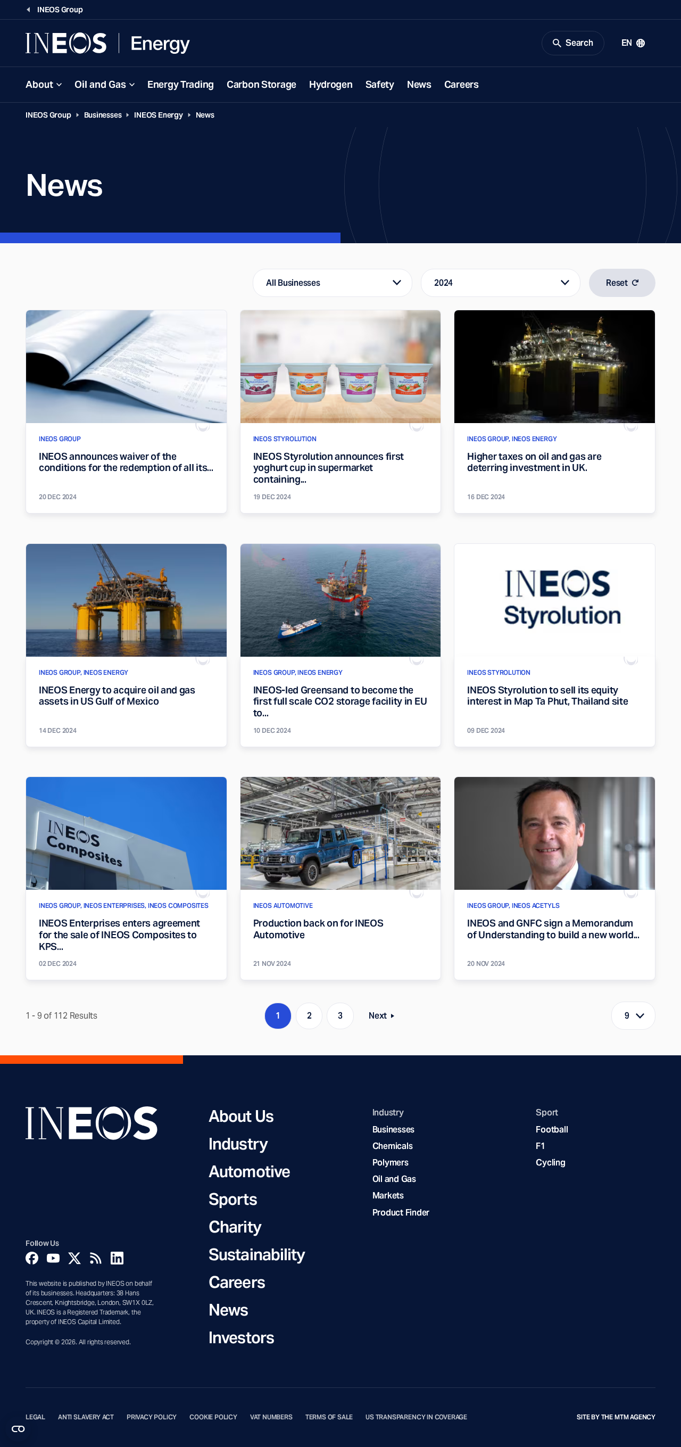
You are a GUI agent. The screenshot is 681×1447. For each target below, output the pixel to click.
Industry (238, 1143)
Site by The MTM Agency (616, 1417)
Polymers (390, 1162)
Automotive (249, 1171)
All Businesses (293, 282)
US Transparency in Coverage (416, 1417)
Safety (380, 84)
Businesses (103, 115)
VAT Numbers (271, 1417)
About (39, 84)
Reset (617, 282)
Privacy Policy (152, 1417)
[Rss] (95, 1258)
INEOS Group (48, 115)
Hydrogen (331, 84)
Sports (233, 1199)
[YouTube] (53, 1258)
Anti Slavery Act (86, 1417)
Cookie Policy (213, 1417)
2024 (443, 282)
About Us (241, 1116)
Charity (235, 1226)
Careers (461, 84)
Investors (241, 1337)
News (419, 84)
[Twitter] (74, 1258)
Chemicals (392, 1146)
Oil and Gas (100, 84)
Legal (35, 1417)
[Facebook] (32, 1258)
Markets (388, 1195)
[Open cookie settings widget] (18, 1429)
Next (385, 1018)
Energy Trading (180, 84)
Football (552, 1129)
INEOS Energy (158, 115)
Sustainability (257, 1254)
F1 (540, 1146)
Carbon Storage (261, 84)
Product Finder (400, 1213)
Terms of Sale (329, 1417)
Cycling (550, 1162)
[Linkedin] (117, 1258)
